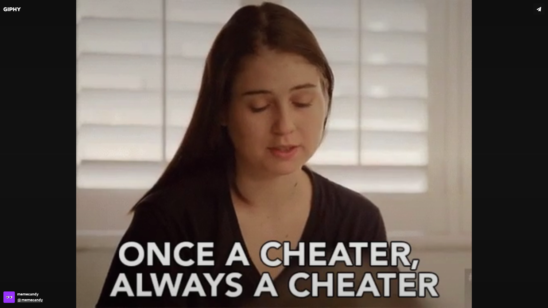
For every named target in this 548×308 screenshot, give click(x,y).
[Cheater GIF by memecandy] (274, 154)
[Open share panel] (539, 9)
